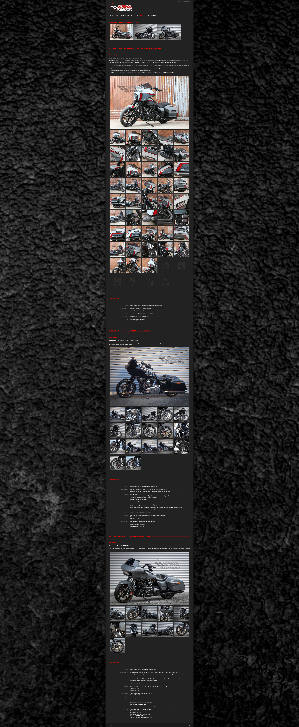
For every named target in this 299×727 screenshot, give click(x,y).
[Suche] (189, 15)
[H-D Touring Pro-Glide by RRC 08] (149, 153)
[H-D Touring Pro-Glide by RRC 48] (166, 234)
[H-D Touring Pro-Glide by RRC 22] (117, 201)
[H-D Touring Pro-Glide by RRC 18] (166, 266)
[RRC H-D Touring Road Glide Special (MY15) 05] (117, 447)
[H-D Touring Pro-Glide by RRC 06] (117, 153)
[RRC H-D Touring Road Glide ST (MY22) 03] (149, 614)
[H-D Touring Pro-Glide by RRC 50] (182, 234)
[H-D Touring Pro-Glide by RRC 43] (182, 250)
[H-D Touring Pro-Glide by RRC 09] (166, 153)
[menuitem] (111, 15)
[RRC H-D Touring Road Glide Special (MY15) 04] (133, 447)
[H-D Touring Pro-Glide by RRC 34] (133, 234)
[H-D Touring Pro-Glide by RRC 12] (133, 169)
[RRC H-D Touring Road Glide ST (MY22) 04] (166, 614)
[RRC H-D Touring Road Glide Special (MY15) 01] (149, 376)
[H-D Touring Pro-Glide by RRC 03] (149, 137)
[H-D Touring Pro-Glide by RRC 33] (117, 234)
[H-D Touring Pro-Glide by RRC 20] (149, 185)
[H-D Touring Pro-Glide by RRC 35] (117, 250)
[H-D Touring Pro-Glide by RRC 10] (182, 153)
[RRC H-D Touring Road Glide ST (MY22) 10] (182, 630)
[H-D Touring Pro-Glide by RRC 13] (149, 169)
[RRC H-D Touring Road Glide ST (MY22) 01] (149, 579)
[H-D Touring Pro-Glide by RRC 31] (182, 218)
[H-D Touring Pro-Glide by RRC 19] (133, 185)
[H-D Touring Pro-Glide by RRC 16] (166, 169)
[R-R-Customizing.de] (121, 7)
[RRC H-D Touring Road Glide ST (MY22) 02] (133, 614)
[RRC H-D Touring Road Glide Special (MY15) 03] (166, 447)
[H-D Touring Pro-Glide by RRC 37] (182, 266)
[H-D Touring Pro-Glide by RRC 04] (166, 137)
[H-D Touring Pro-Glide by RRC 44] (117, 218)
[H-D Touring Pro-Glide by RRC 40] (133, 282)
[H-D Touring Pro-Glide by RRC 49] (149, 266)
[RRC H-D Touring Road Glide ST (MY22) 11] (117, 646)
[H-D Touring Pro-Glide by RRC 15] (117, 282)
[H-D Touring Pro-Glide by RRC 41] (166, 201)
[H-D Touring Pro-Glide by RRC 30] (166, 218)
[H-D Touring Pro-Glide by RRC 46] (117, 266)
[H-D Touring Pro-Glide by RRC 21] (166, 185)
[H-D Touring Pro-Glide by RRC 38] (149, 250)
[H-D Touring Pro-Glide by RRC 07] (133, 153)
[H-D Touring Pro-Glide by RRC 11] (117, 169)
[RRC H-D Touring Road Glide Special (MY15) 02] (149, 447)
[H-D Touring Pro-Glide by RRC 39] (166, 250)
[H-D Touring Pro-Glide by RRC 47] (133, 266)
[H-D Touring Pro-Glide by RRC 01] (149, 102)
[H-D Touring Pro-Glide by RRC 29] (149, 218)
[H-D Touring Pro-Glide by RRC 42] (117, 185)
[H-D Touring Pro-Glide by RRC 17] (182, 169)
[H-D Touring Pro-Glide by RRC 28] (133, 218)
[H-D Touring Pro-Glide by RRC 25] (166, 282)
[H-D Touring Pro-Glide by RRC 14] (149, 234)
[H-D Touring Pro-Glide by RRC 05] (182, 137)
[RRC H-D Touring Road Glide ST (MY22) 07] (133, 630)
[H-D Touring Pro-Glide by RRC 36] (133, 250)
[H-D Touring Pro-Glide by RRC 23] (133, 201)
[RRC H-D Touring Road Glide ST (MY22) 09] (166, 630)
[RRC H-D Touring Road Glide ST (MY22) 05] (182, 614)
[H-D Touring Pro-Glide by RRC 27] (149, 282)
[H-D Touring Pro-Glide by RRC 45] (182, 185)
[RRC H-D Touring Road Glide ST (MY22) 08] (149, 630)
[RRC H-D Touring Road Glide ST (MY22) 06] (117, 630)
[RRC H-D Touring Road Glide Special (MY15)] (133, 415)
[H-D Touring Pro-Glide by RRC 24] (149, 201)
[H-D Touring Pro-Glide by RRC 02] (133, 137)
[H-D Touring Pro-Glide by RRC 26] (182, 201)
